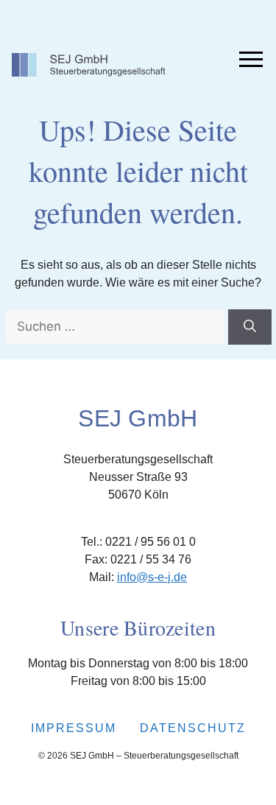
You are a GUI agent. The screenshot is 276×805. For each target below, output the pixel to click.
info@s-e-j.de (152, 577)
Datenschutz (193, 728)
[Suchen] (250, 327)
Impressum (73, 728)
